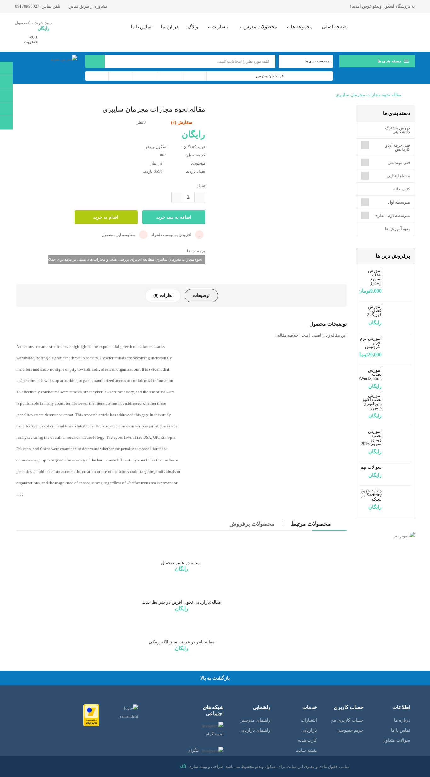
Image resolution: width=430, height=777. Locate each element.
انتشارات (309, 720)
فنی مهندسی (399, 162)
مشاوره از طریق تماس (88, 6)
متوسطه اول (399, 202)
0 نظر (141, 122)
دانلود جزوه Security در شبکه (371, 495)
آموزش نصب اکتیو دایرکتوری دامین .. (372, 401)
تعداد (201, 185)
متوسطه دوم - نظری (392, 215)
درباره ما (402, 720)
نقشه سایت (306, 750)
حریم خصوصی (350, 730)
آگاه (183, 766)
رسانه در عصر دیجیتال (181, 562)
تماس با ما (400, 730)
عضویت (31, 41)
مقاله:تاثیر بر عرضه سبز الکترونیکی (182, 642)
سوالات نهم (371, 467)
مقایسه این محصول (118, 234)
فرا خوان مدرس (270, 75)
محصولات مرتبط (311, 524)
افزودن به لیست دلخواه (171, 234)
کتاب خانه (401, 189)
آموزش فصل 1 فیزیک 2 (374, 310)
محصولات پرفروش (252, 524)
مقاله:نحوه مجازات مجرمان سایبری (368, 95)
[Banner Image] (385, 536)
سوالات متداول (396, 740)
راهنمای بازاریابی (254, 730)
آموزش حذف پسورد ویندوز (375, 276)
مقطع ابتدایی (398, 175)
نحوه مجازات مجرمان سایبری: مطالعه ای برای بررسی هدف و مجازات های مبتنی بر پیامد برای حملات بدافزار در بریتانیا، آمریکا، (104, 259)
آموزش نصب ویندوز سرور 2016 (371, 437)
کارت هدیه (307, 740)
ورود (33, 36)
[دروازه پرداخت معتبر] (91, 714)
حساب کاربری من (347, 720)
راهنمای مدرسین (255, 720)
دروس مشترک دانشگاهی (397, 129)
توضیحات (201, 295)
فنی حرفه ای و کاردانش (397, 147)
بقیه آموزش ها (397, 228)
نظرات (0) (163, 295)
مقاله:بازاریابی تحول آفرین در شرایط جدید (181, 602)
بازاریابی (309, 730)
